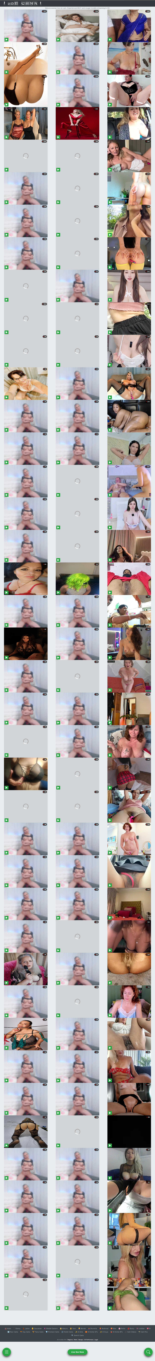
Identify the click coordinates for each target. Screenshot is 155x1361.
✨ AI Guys (104, 1332)
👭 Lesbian (140, 1328)
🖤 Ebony (16, 1328)
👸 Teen (73, 1328)
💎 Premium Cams (52, 1332)
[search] (148, 1352)
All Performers (88, 1340)
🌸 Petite (121, 1328)
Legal (96, 1340)
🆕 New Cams (13, 1332)
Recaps (80, 1340)
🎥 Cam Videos (130, 1332)
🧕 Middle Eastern (51, 1328)
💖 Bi (149, 1328)
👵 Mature (64, 1328)
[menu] (6, 1352)
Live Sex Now (77, 1352)
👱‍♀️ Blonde (82, 1328)
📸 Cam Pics (143, 1332)
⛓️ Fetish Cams (67, 1332)
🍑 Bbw (113, 1328)
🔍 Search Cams (77, 1335)
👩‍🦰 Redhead (103, 1328)
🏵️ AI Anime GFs (91, 1332)
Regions (70, 1340)
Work (75, 1340)
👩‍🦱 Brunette (92, 1328)
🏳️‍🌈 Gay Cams (25, 1332)
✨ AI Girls (79, 1332)
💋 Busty (131, 1328)
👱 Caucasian (37, 1328)
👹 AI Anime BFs (116, 1332)
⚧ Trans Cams (37, 1332)
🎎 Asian (7, 1328)
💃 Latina (26, 1328)
